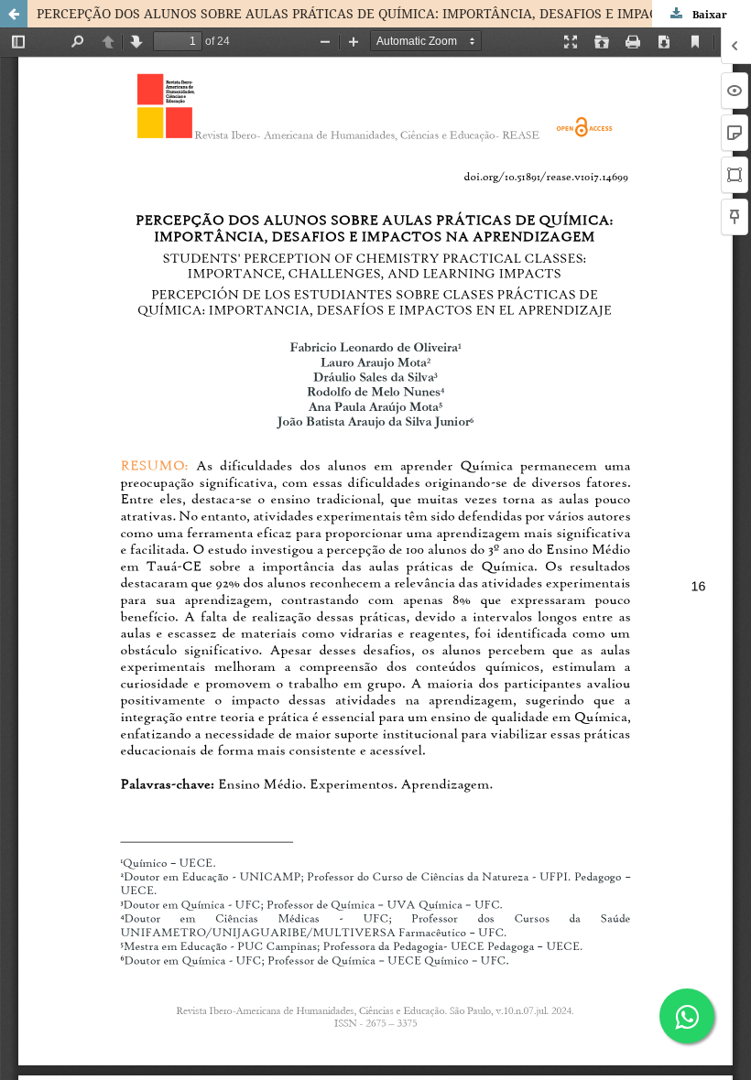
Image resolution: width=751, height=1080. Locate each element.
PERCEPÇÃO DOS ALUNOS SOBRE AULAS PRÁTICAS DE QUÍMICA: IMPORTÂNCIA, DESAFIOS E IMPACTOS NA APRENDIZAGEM (394, 13)
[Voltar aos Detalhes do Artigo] (13, 13)
